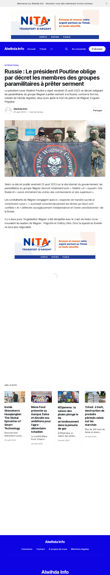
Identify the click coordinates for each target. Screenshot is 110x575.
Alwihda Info (14, 49)
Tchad (42, 49)
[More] (51, 49)
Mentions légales (80, 549)
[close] (106, 3)
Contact (40, 549)
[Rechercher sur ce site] (66, 49)
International (12, 65)
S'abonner (97, 49)
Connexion (26, 549)
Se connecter (79, 49)
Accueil (31, 49)
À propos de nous (58, 549)
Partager (97, 110)
